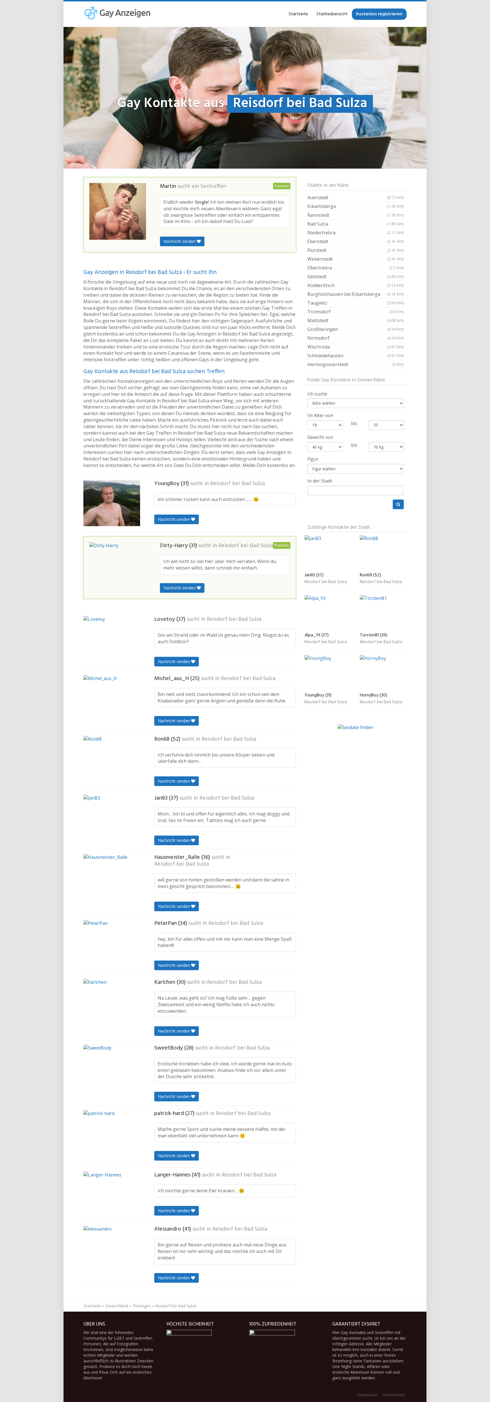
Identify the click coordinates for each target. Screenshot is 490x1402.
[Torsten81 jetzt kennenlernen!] (383, 612)
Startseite (298, 14)
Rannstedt (355, 215)
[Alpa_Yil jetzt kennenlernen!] (328, 612)
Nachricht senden (180, 241)
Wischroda (355, 347)
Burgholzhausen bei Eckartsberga (355, 294)
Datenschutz (393, 1394)
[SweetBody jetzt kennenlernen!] (111, 1069)
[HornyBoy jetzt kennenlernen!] (383, 672)
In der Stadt (319, 481)
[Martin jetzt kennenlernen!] (117, 211)
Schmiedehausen (355, 355)
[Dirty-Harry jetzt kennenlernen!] (117, 566)
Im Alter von (320, 415)
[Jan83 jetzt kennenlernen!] (111, 820)
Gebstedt (355, 276)
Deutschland (116, 1305)
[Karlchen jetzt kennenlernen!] (111, 1005)
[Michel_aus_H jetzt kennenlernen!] (111, 701)
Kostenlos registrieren (379, 14)
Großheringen (355, 329)
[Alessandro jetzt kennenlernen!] (111, 1251)
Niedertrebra (355, 233)
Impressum (367, 1394)
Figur (312, 459)
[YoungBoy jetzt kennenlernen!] (111, 503)
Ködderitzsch (355, 285)
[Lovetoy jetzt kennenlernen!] (111, 640)
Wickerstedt (355, 259)
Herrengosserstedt (355, 364)
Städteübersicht (332, 14)
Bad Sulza (355, 224)
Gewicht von (320, 437)
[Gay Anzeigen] (117, 14)
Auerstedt (355, 197)
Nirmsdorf (355, 338)
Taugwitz (355, 303)
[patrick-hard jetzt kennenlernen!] (111, 1136)
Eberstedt (355, 241)
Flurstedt (355, 250)
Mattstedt (355, 320)
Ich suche (317, 394)
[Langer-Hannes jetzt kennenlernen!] (111, 1194)
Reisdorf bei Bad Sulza (237, 483)
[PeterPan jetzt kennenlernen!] (111, 944)
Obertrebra (355, 268)
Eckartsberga (355, 206)
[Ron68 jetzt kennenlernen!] (111, 760)
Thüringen (141, 1305)
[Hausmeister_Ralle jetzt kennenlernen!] (111, 878)
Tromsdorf (355, 312)
